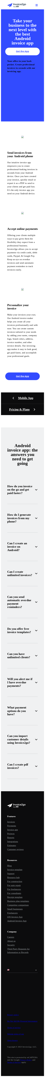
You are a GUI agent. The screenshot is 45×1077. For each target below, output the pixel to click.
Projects (10, 833)
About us (11, 941)
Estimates (11, 845)
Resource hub (13, 877)
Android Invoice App (16, 921)
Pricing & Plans (19, 409)
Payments (11, 826)
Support (10, 873)
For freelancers (14, 889)
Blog (9, 865)
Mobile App (25, 398)
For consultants (14, 893)
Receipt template (14, 897)
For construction (14, 881)
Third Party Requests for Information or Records (18, 951)
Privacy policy (13, 1015)
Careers (10, 937)
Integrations (12, 841)
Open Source (12, 1040)
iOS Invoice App (14, 917)
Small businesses (15, 909)
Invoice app (12, 829)
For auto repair (14, 885)
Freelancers (12, 913)
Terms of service (14, 1028)
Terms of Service (14, 1062)
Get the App (22, 51)
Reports (10, 837)
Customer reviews (15, 849)
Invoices (11, 822)
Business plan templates (18, 901)
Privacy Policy (26, 1060)
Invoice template (14, 869)
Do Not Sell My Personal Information (22, 1021)
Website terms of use (15, 1034)
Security (11, 945)
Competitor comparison (18, 905)
